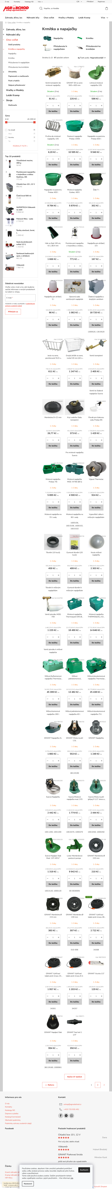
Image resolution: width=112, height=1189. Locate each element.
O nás (7, 2)
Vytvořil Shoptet (100, 1186)
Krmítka (11, 58)
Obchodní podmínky (13, 1120)
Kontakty (17, 2)
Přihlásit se (13, 312)
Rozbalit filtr (19, 146)
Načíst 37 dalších (74, 1077)
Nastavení (28, 1184)
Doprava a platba (11, 1113)
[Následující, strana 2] (98, 1085)
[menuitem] (13, 17)
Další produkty (14, 44)
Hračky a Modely (15, 90)
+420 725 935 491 (71, 1109)
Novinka (21, 137)
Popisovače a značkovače (18, 76)
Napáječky (12, 53)
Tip (21, 141)
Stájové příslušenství (16, 85)
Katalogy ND (29, 2)
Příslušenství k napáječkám (19, 62)
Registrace (101, 2)
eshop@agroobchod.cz (72, 1104)
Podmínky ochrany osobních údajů (18, 1123)
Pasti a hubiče (14, 80)
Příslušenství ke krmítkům (18, 67)
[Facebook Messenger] (66, 1115)
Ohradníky (12, 72)
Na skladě (21, 130)
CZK (78, 2)
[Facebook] (60, 1115)
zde (71, 1178)
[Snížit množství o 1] (47, 105)
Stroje (9, 100)
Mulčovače (12, 105)
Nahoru (51, 1085)
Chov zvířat (12, 39)
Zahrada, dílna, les (15, 29)
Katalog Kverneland (12, 1117)
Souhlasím (84, 1170)
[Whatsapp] (71, 1115)
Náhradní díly (13, 34)
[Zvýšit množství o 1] (58, 105)
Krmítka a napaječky (16, 49)
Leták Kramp (12, 95)
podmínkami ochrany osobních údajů (20, 305)
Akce (21, 134)
